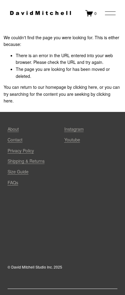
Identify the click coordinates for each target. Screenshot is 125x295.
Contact (15, 140)
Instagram (74, 129)
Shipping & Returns (26, 161)
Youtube (72, 140)
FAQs (13, 182)
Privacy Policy (21, 151)
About (13, 129)
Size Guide (18, 171)
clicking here (85, 87)
